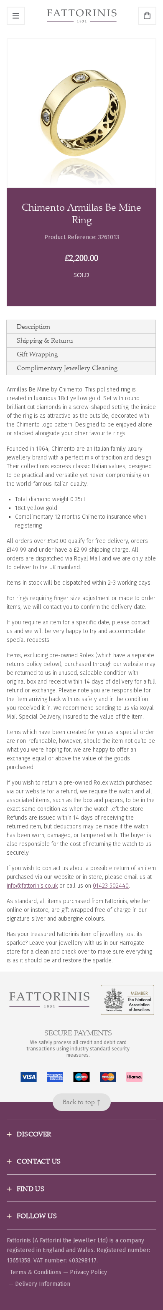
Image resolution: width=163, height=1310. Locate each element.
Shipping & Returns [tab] (45, 340)
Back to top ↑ (82, 1102)
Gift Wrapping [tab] (37, 354)
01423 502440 (111, 885)
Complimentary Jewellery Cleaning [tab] (67, 368)
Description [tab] (33, 327)
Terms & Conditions (35, 1272)
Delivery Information (42, 1283)
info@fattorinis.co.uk (32, 885)
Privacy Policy (88, 1272)
